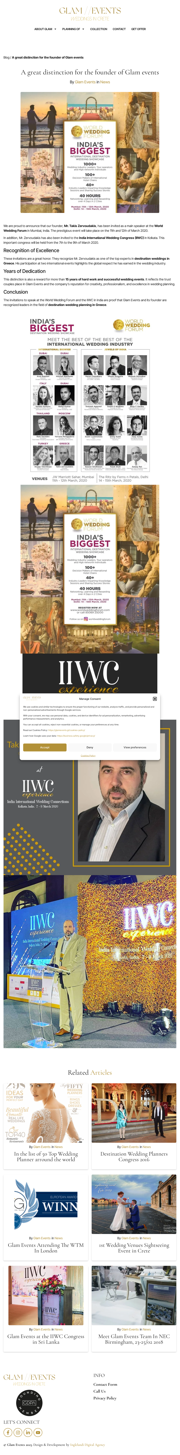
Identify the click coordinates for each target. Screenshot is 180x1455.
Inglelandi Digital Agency (87, 1445)
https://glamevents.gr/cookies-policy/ (66, 730)
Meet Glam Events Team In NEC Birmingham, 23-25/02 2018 (134, 1339)
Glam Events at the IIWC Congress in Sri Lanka (45, 1339)
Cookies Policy (88, 755)
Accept (45, 747)
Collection (98, 29)
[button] (155, 699)
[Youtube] (38, 1432)
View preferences (135, 747)
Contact (119, 29)
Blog (6, 57)
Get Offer (138, 29)
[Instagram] (18, 1432)
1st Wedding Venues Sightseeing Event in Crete (134, 1248)
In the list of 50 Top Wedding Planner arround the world (46, 1156)
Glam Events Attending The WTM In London (46, 1248)
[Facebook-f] (8, 1432)
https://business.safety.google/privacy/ (76, 735)
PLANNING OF (71, 29)
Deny (90, 747)
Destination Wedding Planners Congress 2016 (134, 1156)
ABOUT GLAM (43, 29)
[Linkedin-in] (28, 1432)
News (105, 82)
